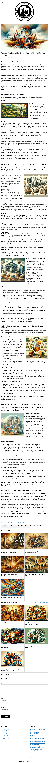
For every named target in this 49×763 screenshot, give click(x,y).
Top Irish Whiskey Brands (36, 749)
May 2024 (5, 734)
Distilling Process (12, 525)
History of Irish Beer (34, 732)
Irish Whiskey (12, 57)
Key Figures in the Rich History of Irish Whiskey (35, 574)
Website (2, 707)
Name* (2, 698)
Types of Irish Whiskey (22, 57)
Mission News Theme (20, 761)
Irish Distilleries (20, 525)
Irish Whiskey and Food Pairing (37, 738)
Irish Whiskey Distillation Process (37, 743)
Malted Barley (39, 525)
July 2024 (5, 730)
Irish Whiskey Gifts (34, 744)
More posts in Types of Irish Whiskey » (41, 602)
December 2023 (6, 740)
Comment (3, 683)
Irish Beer (32, 735)
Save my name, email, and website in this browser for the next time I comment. (16, 712)
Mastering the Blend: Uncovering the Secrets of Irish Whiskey (11, 669)
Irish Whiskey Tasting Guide (36, 746)
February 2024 (6, 737)
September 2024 (7, 729)
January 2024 (6, 738)
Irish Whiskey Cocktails (35, 740)
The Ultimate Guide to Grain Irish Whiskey (12, 623)
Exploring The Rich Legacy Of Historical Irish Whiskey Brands (35, 551)
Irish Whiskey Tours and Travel (37, 747)
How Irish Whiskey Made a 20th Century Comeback (11, 574)
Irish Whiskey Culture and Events (37, 741)
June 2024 (5, 732)
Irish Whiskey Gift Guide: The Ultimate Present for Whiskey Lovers (11, 551)
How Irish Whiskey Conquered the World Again (12, 597)
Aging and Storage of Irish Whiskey (38, 729)
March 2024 (5, 735)
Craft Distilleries (5, 525)
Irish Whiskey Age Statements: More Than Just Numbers (12, 646)
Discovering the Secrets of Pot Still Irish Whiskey (35, 646)
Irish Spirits (26, 525)
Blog (31, 730)
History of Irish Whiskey (35, 734)
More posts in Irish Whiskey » (43, 530)
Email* (2, 702)
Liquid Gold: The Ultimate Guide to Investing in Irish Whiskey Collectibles (35, 623)
